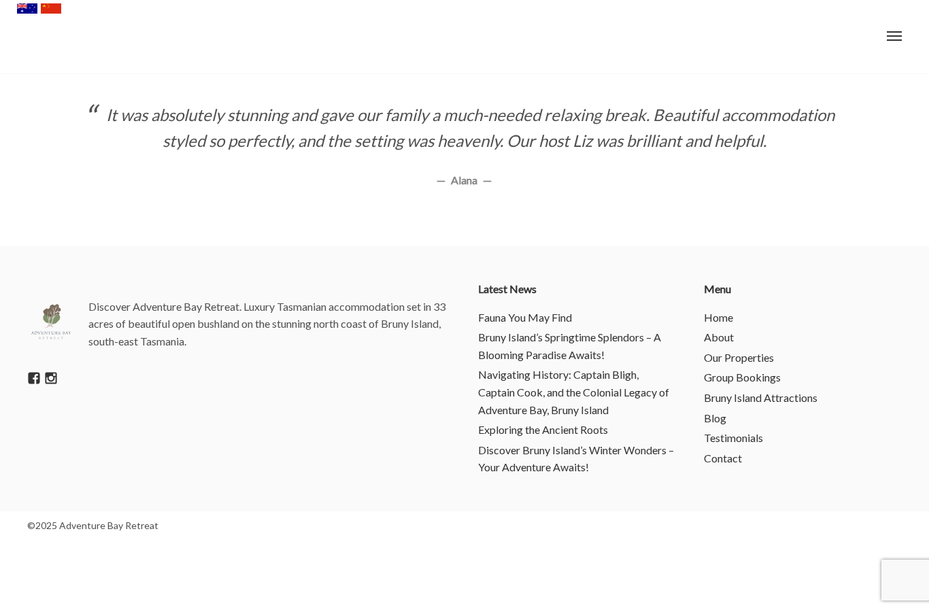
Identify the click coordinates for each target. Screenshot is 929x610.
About (719, 337)
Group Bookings (742, 377)
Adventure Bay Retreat (54, 37)
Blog (715, 417)
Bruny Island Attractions (760, 397)
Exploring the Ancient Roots (543, 429)
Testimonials (733, 437)
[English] (27, 8)
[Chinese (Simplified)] (51, 8)
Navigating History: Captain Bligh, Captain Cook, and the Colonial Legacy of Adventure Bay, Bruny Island (573, 392)
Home (718, 317)
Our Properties (739, 357)
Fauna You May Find (525, 317)
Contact (723, 458)
